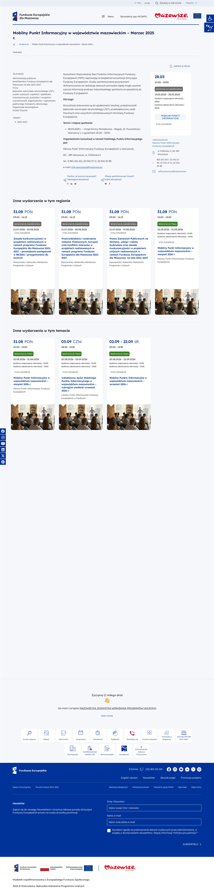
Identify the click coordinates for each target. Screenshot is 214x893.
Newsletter (149, 777)
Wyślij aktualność (113, 179)
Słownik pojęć (167, 777)
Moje (138, 3)
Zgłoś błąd (182, 787)
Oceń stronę (107, 715)
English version (129, 777)
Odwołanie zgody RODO (163, 787)
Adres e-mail (115, 815)
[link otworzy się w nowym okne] (171, 16)
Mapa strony (196, 787)
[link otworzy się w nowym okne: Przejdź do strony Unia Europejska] (197, 16)
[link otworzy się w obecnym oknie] (31, 16)
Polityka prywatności (140, 787)
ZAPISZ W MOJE (182, 66)
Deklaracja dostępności (118, 787)
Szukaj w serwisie (170, 3)
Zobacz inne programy (22, 787)
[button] (210, 18)
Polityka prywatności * (185, 832)
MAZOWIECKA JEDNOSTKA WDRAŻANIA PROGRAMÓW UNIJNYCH (118, 708)
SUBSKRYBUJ (190, 844)
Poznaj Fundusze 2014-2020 (47, 787)
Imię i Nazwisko (115, 801)
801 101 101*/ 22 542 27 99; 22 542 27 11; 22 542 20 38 (168, 162)
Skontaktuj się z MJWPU (133, 16)
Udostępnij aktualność (78, 179)
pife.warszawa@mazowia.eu (86, 167)
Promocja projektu (191, 777)
